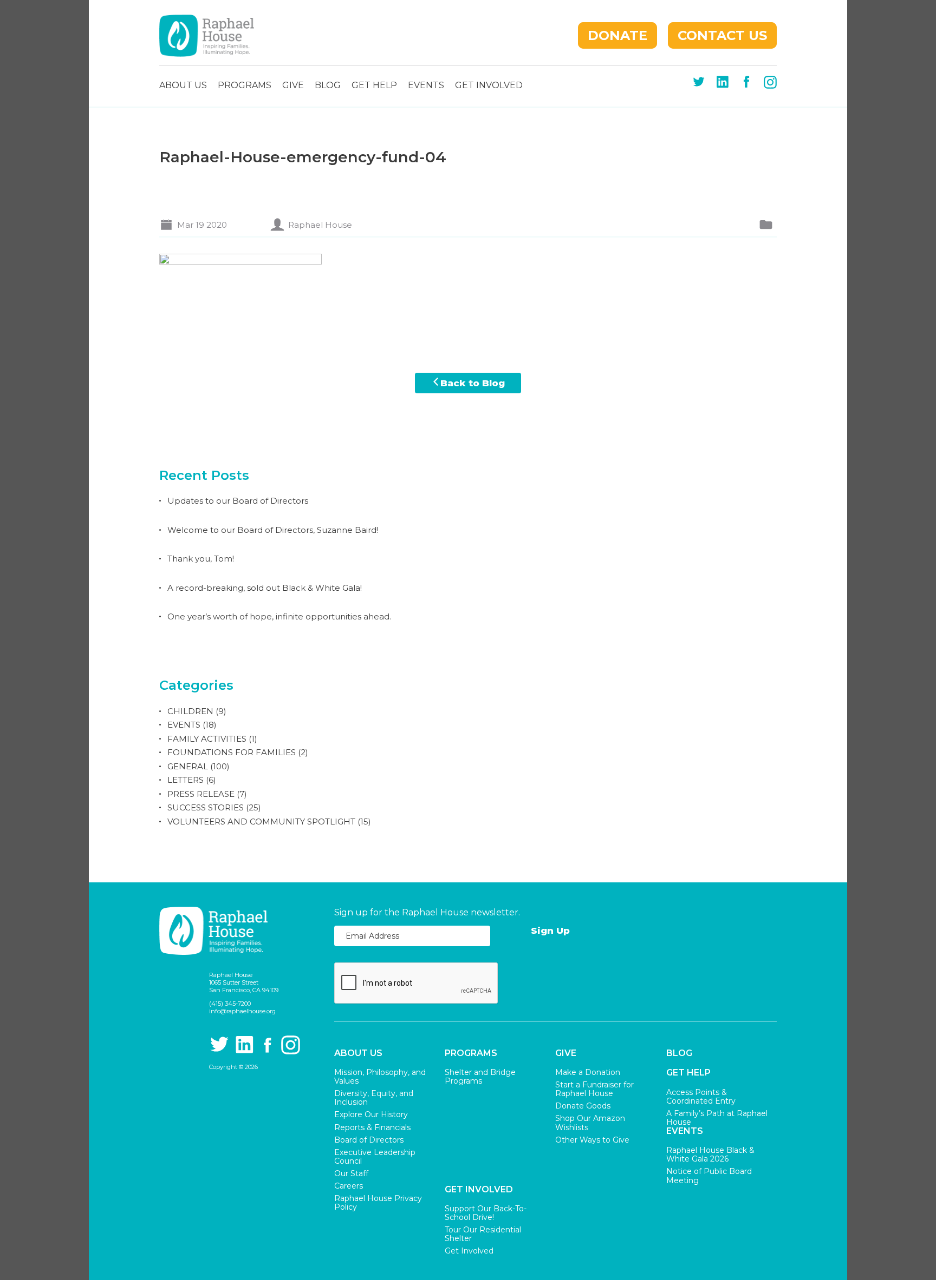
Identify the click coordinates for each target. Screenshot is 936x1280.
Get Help (374, 85)
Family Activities (206, 739)
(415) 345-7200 (230, 1003)
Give (293, 85)
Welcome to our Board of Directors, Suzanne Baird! (272, 530)
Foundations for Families (231, 752)
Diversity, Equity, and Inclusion (373, 1097)
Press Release (201, 794)
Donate (617, 35)
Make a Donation (587, 1072)
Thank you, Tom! (200, 558)
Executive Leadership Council (374, 1156)
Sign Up (550, 930)
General (187, 766)
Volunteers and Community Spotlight (261, 821)
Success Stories (205, 807)
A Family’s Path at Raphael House (717, 1117)
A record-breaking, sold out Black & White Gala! (264, 588)
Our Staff (351, 1173)
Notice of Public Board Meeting (709, 1175)
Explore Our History (371, 1114)
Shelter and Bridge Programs (480, 1076)
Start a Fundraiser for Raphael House (594, 1089)
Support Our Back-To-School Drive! (485, 1213)
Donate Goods (582, 1105)
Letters (185, 780)
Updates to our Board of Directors (237, 501)
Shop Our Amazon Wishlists (590, 1122)
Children (190, 711)
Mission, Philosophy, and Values (380, 1076)
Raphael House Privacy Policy (378, 1202)
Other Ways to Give (592, 1140)
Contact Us (722, 35)
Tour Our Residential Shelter (483, 1234)
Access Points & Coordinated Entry (701, 1096)
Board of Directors (369, 1140)
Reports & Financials (372, 1127)
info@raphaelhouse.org (242, 1011)
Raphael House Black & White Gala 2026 (710, 1154)
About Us (183, 85)
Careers (348, 1186)
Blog (328, 85)
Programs (244, 85)
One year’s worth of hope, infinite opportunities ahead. (279, 616)
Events (426, 85)
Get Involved (489, 85)
